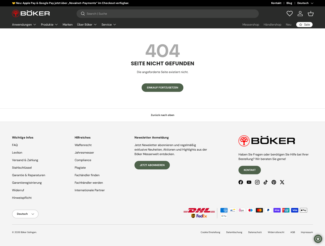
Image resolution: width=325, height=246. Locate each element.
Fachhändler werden (89, 183)
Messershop (250, 25)
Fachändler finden (87, 175)
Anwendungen (22, 24)
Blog (289, 3)
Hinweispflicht (22, 198)
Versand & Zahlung (25, 160)
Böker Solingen (28, 232)
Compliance (83, 160)
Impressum (307, 232)
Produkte (47, 24)
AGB (292, 232)
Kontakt (276, 3)
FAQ (15, 145)
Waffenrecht (83, 145)
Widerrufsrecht (276, 232)
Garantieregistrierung (27, 183)
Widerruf (18, 190)
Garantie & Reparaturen (28, 175)
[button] (311, 13)
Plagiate (80, 168)
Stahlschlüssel (22, 168)
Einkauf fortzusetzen (162, 87)
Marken (68, 24)
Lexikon (17, 153)
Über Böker (84, 24)
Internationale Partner (90, 190)
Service (107, 24)
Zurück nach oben (162, 115)
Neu (288, 25)
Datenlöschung (234, 232)
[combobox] (168, 13)
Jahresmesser (84, 153)
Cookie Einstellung (210, 232)
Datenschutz (255, 232)
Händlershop (272, 25)
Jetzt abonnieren (152, 165)
